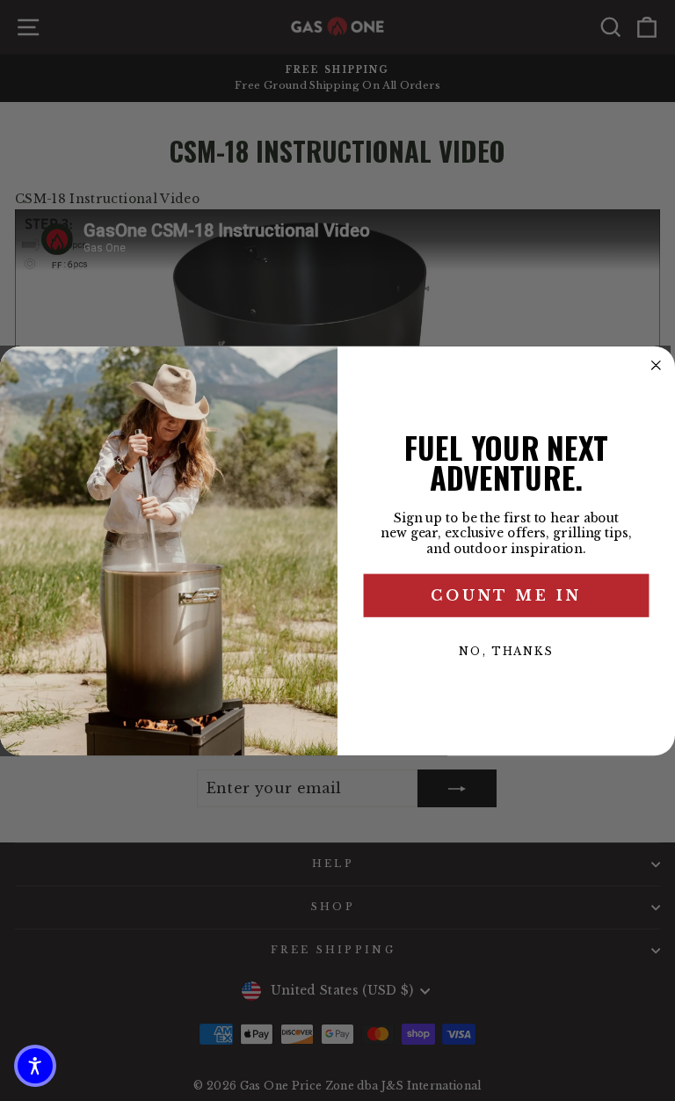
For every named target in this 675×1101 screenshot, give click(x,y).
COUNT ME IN (506, 595)
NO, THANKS (506, 651)
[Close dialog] (656, 365)
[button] (35, 1066)
